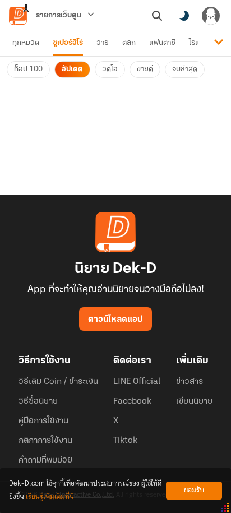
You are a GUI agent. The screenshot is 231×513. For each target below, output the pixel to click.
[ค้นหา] (157, 15)
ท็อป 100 (28, 69)
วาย (102, 43)
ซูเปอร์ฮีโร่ (68, 43)
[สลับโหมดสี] (184, 15)
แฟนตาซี (162, 43)
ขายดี (145, 69)
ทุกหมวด (25, 43)
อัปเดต (72, 69)
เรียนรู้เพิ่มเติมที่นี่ (50, 497)
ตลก (129, 43)
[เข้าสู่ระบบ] (211, 15)
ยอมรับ (194, 490)
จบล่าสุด (184, 69)
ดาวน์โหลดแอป (115, 319)
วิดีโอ (110, 69)
